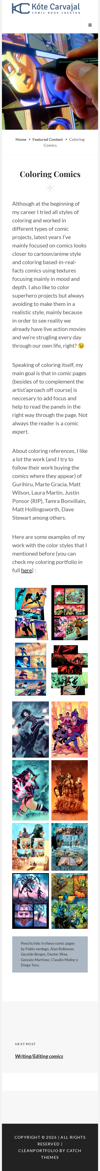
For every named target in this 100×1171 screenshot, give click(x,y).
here (26, 570)
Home (21, 139)
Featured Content (48, 139)
